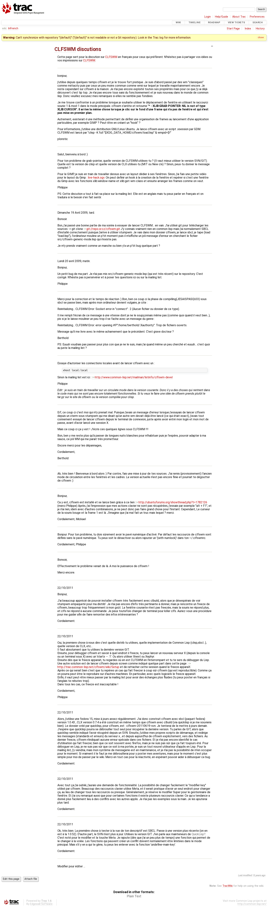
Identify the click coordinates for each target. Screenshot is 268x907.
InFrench (13, 28)
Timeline (195, 22)
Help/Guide (221, 16)
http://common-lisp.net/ (252, 904)
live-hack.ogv (96, 177)
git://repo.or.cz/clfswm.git (103, 229)
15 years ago (259, 875)
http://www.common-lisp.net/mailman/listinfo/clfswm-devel (134, 377)
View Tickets (236, 22)
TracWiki (227, 885)
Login (207, 16)
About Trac (239, 16)
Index (248, 28)
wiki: (4, 28)
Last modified (245, 875)
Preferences (257, 16)
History (260, 28)
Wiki (178, 22)
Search (258, 22)
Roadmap (214, 22)
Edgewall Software (41, 904)
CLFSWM (65, 49)
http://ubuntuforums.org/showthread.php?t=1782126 (173, 502)
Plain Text (134, 896)
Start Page (233, 28)
